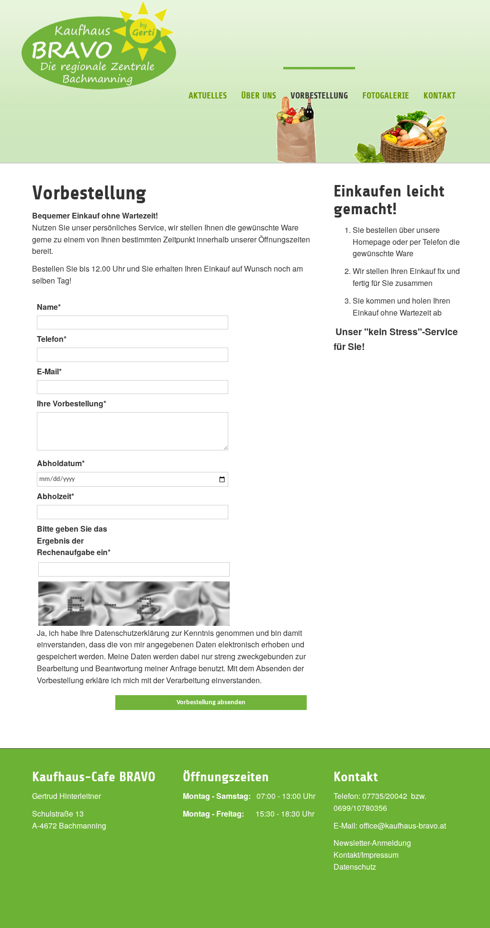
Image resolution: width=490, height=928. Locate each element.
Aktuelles (208, 95)
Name (49, 306)
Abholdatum (61, 463)
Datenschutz (355, 866)
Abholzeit (55, 496)
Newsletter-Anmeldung (372, 842)
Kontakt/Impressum (366, 854)
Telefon (52, 338)
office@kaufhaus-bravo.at (402, 825)
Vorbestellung (319, 95)
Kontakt (439, 95)
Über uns (258, 95)
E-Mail (49, 371)
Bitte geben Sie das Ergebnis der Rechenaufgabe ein (74, 540)
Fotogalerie (385, 95)
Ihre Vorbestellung (71, 403)
